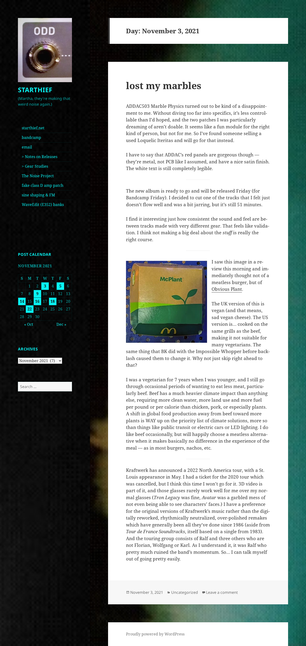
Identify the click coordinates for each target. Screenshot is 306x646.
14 (22, 301)
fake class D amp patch (42, 185)
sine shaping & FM (38, 195)
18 (52, 301)
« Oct (28, 324)
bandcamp (31, 137)
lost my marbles (163, 85)
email (27, 147)
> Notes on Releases (39, 156)
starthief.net (33, 128)
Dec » (61, 324)
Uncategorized (184, 592)
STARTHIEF (35, 89)
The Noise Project (38, 175)
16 (37, 301)
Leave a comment (222, 592)
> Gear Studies (35, 166)
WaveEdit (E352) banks (43, 204)
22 (29, 309)
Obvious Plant (227, 289)
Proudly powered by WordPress (155, 634)
